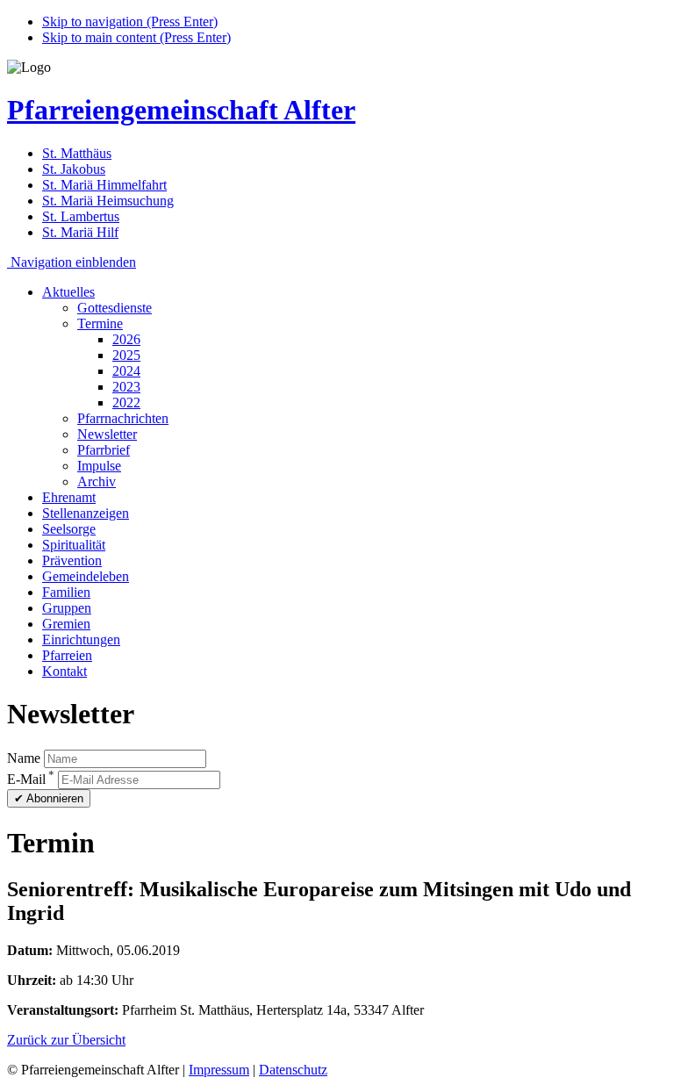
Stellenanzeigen (85, 513)
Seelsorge (69, 528)
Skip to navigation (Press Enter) (130, 21)
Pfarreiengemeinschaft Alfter (181, 110)
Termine (100, 323)
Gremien (66, 623)
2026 (126, 339)
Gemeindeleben (85, 576)
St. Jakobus (73, 169)
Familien (66, 592)
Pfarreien (67, 655)
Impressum (219, 1069)
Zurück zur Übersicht (66, 1039)
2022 (126, 402)
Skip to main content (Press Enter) (136, 37)
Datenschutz (293, 1069)
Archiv (96, 481)
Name (23, 758)
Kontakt (64, 671)
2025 (126, 355)
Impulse (99, 465)
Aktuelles (68, 291)
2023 (126, 386)
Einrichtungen (81, 639)
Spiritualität (73, 544)
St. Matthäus (76, 153)
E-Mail (30, 779)
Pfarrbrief (103, 449)
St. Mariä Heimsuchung (108, 200)
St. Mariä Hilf (80, 232)
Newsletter (107, 434)
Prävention (72, 560)
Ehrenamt (69, 497)
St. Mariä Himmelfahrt (104, 184)
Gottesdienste (114, 307)
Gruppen (66, 607)
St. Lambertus (80, 216)
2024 (126, 370)
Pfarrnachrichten (122, 418)
